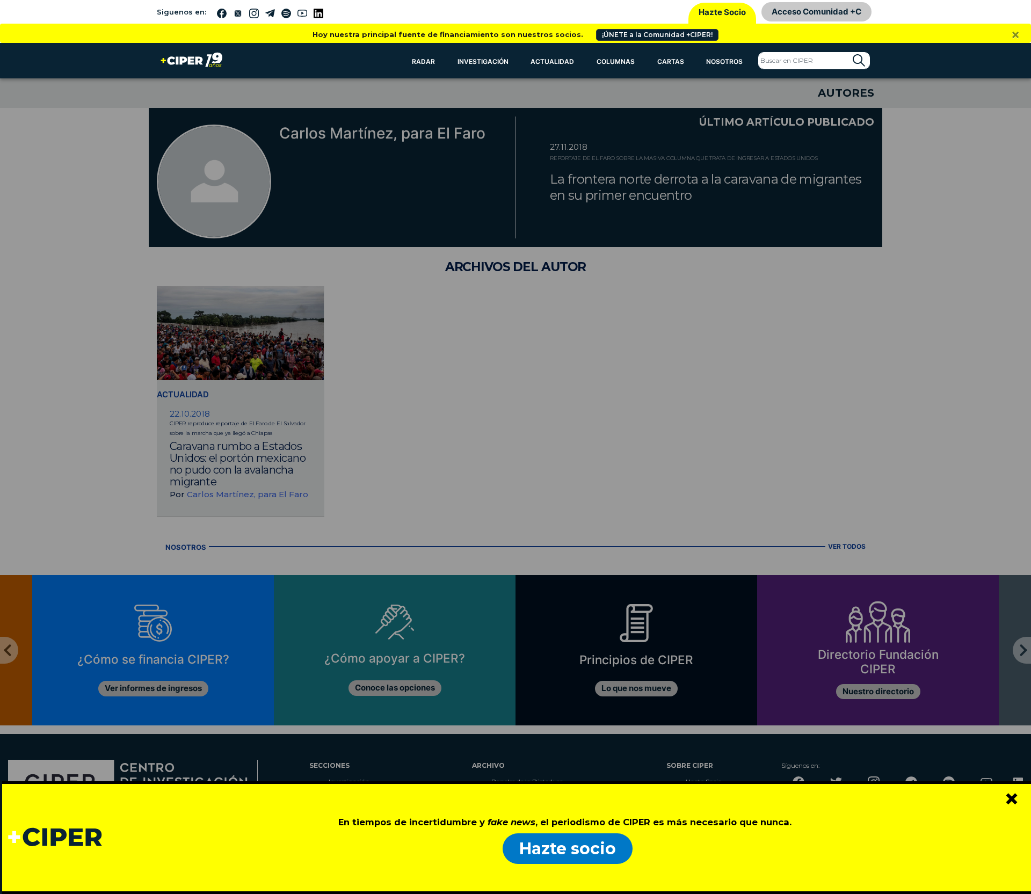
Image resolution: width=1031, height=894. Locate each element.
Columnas (616, 61)
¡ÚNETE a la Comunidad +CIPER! (657, 35)
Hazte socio (567, 849)
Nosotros (724, 61)
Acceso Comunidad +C (816, 11)
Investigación (483, 61)
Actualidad (552, 61)
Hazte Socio (722, 12)
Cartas (670, 61)
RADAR (423, 61)
